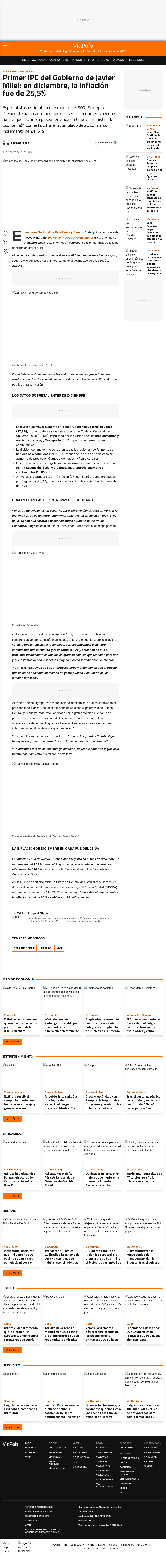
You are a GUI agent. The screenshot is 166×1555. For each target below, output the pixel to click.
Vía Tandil (54, 1457)
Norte (80, 60)
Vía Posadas (103, 1448)
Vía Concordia (104, 1479)
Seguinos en (105, 142)
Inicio (25, 60)
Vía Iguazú (102, 1457)
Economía (10, 71)
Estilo (123, 1488)
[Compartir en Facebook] (5, 234)
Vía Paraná (102, 1475)
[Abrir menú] (21, 45)
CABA (28, 1457)
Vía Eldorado (104, 1452)
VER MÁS (11, 1041)
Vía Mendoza (80, 1467)
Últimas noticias (129, 1458)
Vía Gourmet (151, 1457)
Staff (28, 1525)
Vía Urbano (150, 1448)
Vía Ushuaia (126, 1448)
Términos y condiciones (39, 1507)
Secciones (137, 60)
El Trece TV (77, 1545)
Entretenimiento (129, 1479)
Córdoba (38, 60)
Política (124, 1463)
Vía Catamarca (81, 1457)
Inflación (26, 71)
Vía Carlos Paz (57, 1448)
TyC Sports (144, 1545)
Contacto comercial (37, 1516)
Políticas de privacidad (39, 1511)
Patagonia (119, 60)
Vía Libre (149, 1461)
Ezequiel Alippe (20, 143)
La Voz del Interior (95, 1549)
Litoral (93, 60)
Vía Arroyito (56, 1452)
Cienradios (127, 1545)
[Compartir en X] (5, 251)
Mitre (91, 1545)
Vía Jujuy (78, 1448)
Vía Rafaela (103, 1470)
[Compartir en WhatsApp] (5, 242)
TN (65, 1545)
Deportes (125, 1483)
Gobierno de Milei (24, 948)
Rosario (54, 60)
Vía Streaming (152, 1452)
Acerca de (31, 1520)
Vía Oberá (102, 1461)
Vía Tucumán (80, 1452)
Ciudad (113, 1545)
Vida (122, 1492)
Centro (68, 60)
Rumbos (148, 1466)
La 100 (101, 1545)
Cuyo (105, 60)
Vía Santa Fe (103, 1466)
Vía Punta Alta (57, 1468)
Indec (59, 948)
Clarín (56, 1545)
